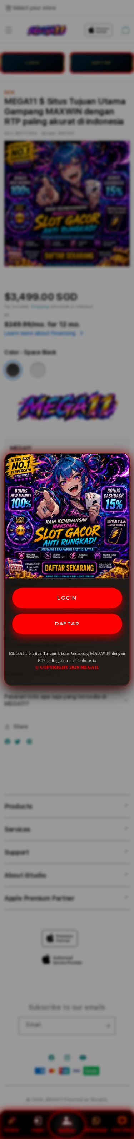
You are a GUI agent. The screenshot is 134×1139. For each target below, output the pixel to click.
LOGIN (67, 598)
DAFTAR (67, 623)
